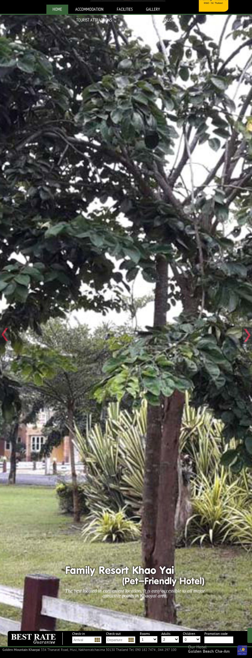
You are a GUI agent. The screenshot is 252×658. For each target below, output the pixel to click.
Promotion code (216, 634)
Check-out (113, 634)
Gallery (153, 9)
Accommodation (89, 9)
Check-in (78, 634)
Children (189, 634)
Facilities (125, 9)
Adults (166, 634)
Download (167, 20)
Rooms (145, 634)
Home (57, 9)
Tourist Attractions (94, 20)
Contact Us (134, 20)
